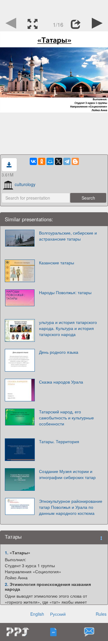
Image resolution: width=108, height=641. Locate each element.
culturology (25, 184)
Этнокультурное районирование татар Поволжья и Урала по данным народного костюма (70, 507)
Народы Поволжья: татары (65, 292)
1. (6, 552)
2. (6, 584)
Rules (101, 614)
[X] (58, 161)
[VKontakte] (33, 161)
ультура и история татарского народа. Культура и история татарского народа (68, 328)
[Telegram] (66, 161)
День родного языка (58, 352)
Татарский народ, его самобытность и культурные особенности (66, 418)
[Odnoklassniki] (41, 161)
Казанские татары (56, 263)
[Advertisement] (54, 7)
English (37, 614)
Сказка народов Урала (61, 382)
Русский (58, 614)
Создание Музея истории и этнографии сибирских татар (67, 474)
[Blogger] (75, 161)
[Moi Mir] (50, 161)
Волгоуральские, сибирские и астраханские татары (68, 236)
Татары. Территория (59, 441)
